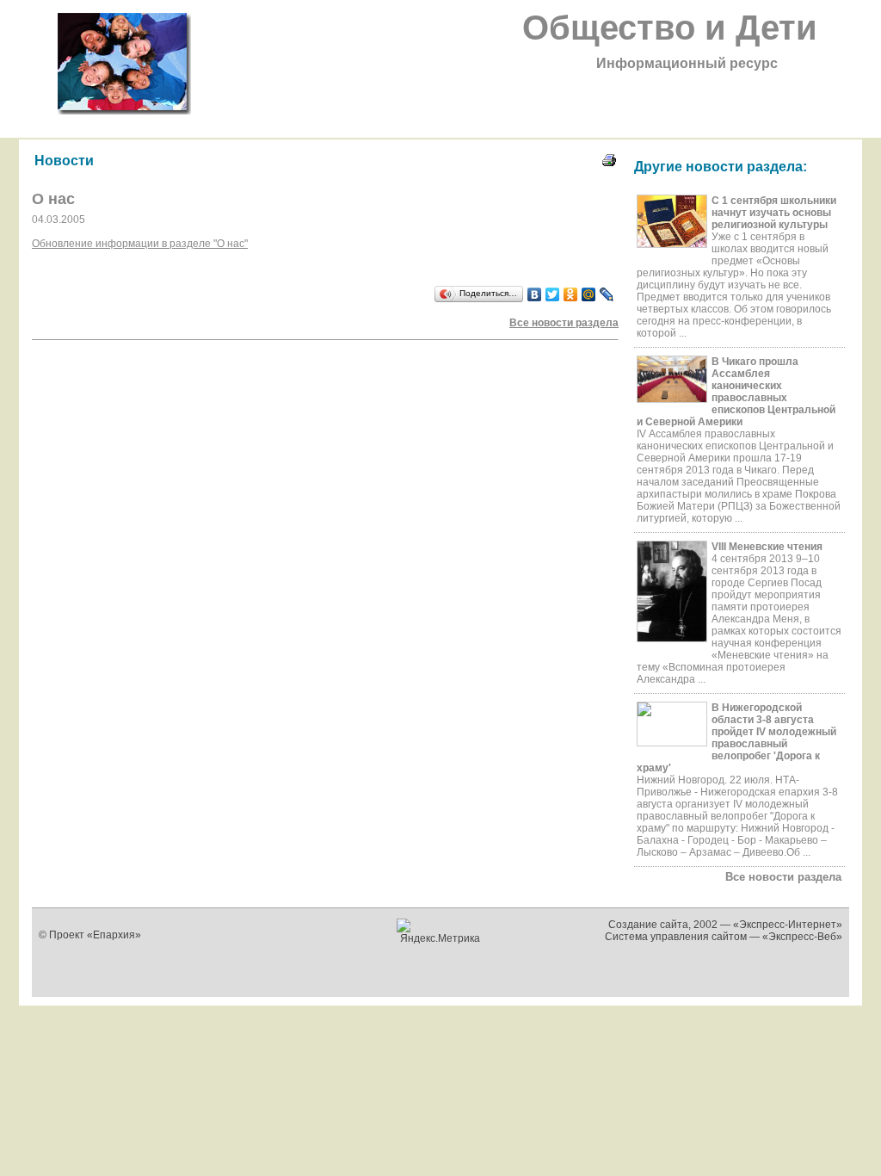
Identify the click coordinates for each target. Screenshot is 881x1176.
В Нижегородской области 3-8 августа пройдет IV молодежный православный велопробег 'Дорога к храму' (736, 738)
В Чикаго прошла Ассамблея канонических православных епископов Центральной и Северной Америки (736, 392)
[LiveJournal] (607, 294)
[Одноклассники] (571, 294)
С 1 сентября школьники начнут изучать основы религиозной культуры (774, 213)
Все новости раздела (783, 876)
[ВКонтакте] (535, 294)
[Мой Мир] (589, 294)
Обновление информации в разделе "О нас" (140, 244)
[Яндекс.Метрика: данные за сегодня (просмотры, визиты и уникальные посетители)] (441, 931)
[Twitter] (553, 294)
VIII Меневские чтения (767, 547)
